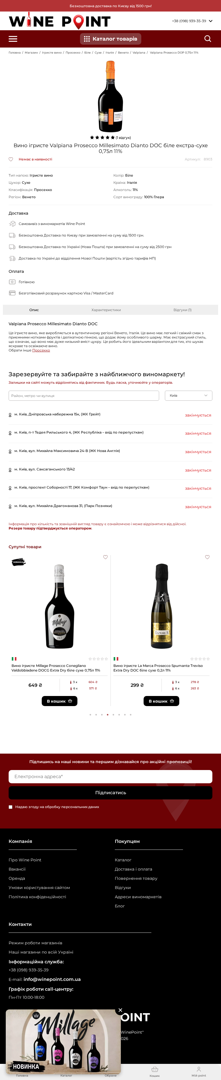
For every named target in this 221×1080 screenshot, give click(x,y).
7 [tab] (125, 715)
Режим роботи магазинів (35, 943)
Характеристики (106, 310)
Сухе (98, 52)
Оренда (17, 878)
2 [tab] (96, 715)
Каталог (123, 860)
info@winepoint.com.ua (52, 979)
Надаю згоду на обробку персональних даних (57, 807)
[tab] (34, 310)
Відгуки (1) (183, 310)
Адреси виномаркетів (138, 896)
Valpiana (139, 52)
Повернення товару (136, 878)
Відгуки (123, 887)
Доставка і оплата (133, 869)
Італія (110, 52)
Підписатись (110, 792)
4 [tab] (107, 715)
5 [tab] (113, 715)
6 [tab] (119, 715)
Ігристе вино (52, 52)
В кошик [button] (56, 701)
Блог (120, 906)
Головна (15, 52)
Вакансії (17, 869)
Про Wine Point (25, 860)
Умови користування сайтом (39, 887)
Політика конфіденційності (37, 896)
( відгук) (123, 137)
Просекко (73, 52)
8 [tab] (131, 715)
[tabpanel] (60, 630)
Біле (87, 52)
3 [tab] (102, 715)
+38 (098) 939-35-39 (29, 970)
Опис (34, 310)
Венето (123, 52)
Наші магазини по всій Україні (41, 952)
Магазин (31, 52)
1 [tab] (90, 715)
